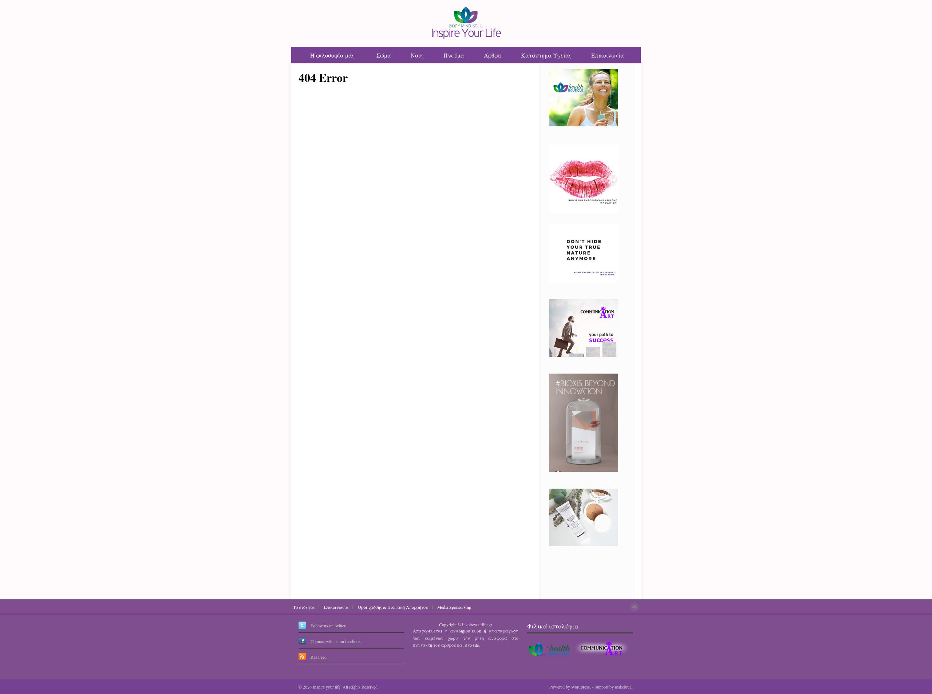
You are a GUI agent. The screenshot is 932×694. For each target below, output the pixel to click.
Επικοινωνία (607, 55)
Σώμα (383, 55)
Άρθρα (492, 55)
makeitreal (623, 687)
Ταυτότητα (304, 607)
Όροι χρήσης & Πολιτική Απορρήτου (393, 607)
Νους (417, 55)
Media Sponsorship (454, 607)
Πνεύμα (453, 55)
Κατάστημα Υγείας (546, 55)
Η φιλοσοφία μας (332, 55)
